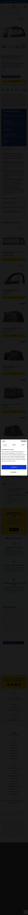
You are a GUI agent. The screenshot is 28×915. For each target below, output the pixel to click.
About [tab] (23, 444)
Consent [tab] (5, 444)
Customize (13, 472)
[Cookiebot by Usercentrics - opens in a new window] (21, 441)
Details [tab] (14, 444)
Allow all (14, 467)
